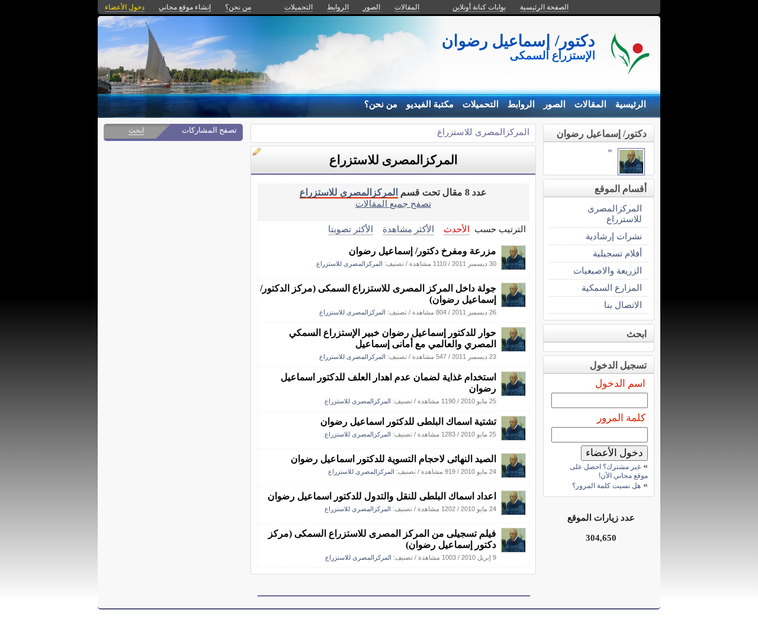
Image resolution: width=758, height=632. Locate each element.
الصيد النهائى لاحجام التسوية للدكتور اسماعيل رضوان (393, 459)
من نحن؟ (380, 104)
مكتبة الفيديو (430, 104)
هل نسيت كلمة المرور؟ (606, 486)
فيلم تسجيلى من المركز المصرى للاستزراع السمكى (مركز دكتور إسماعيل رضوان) (382, 539)
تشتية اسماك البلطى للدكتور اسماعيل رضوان (408, 421)
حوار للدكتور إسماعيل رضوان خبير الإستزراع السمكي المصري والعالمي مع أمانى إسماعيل (392, 338)
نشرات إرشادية (614, 236)
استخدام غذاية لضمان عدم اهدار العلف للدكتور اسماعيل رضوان (388, 382)
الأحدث (457, 229)
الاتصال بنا (623, 305)
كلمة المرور (621, 418)
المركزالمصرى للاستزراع (483, 132)
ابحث (136, 130)
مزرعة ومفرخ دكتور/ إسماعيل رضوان (422, 251)
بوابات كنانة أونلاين (479, 7)
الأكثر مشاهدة (408, 229)
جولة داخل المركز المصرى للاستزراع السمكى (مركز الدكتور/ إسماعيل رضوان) (378, 293)
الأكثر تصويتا (350, 229)
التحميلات (480, 104)
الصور (555, 104)
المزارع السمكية (612, 288)
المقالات (590, 104)
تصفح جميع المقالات (393, 203)
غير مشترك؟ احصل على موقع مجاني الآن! (609, 471)
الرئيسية (630, 104)
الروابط (521, 104)
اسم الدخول (620, 383)
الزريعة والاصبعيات (607, 270)
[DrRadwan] (513, 267)
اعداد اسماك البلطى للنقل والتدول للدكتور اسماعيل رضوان (382, 496)
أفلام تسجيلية (617, 253)
